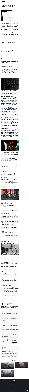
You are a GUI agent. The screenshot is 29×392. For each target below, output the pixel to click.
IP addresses (13, 103)
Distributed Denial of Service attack (5, 159)
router (5, 221)
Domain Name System (4, 108)
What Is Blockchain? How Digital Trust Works (7, 366)
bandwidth (5, 120)
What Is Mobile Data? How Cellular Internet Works (7, 374)
